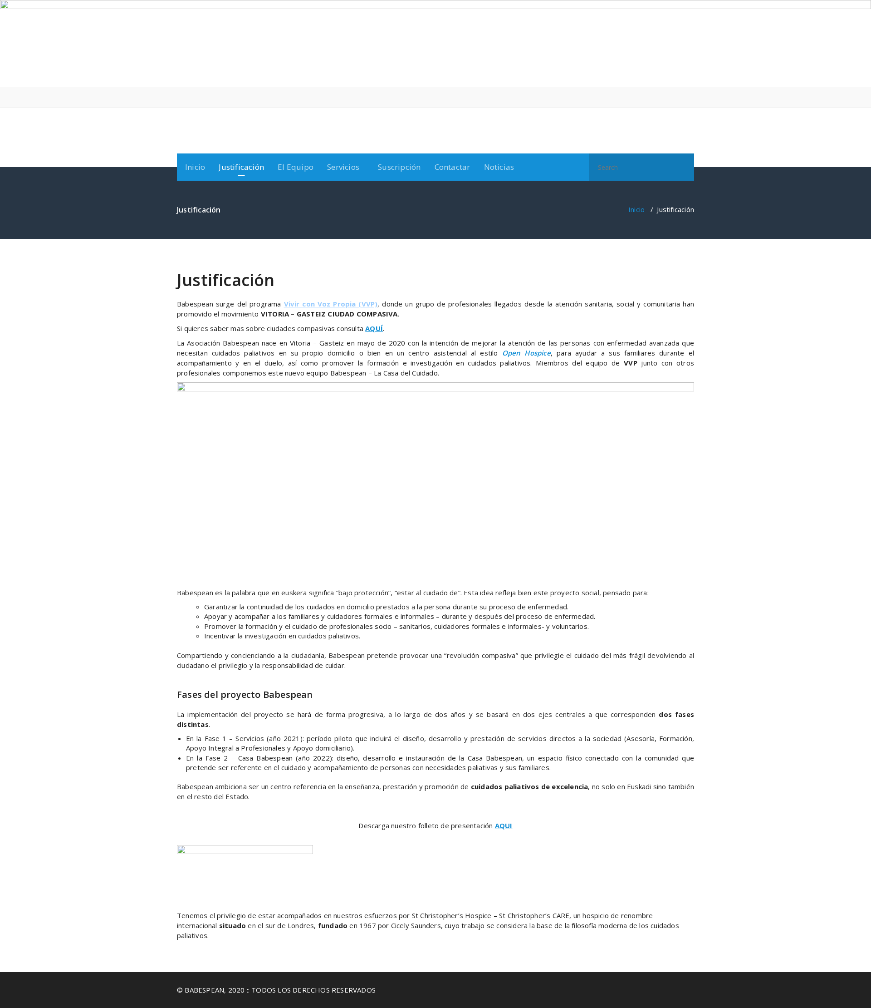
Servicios (343, 167)
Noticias (499, 167)
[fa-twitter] (677, 97)
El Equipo (295, 167)
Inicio (195, 167)
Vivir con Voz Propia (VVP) (331, 303)
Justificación (241, 167)
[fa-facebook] (663, 97)
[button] (683, 167)
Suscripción (399, 167)
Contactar (452, 167)
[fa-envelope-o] (691, 97)
